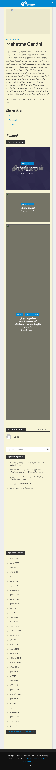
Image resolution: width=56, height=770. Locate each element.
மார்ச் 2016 (14, 644)
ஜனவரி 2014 (14, 716)
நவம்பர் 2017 (14, 599)
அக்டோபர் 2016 (15, 631)
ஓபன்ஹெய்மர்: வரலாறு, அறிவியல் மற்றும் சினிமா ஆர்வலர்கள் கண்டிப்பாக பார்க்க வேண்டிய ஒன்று (26, 470)
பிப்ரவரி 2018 (14, 590)
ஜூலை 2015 (14, 667)
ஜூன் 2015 (14, 671)
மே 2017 (13, 613)
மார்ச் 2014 (14, 707)
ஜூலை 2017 (14, 603)
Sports (19, 314)
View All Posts (43, 429)
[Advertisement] (28, 520)
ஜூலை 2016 (14, 635)
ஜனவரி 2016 (14, 649)
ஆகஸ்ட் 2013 (15, 726)
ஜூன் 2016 (14, 640)
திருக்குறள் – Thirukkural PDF (28, 169)
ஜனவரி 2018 (14, 594)
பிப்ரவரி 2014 (14, 712)
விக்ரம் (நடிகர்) (28, 207)
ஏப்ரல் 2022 (14, 567)
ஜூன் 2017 (14, 608)
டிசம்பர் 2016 (14, 626)
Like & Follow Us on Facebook (21, 731)
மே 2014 (13, 703)
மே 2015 (13, 676)
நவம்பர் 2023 (14, 563)
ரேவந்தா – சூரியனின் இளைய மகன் (22, 488)
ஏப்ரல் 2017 (14, 617)
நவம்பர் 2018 (14, 581)
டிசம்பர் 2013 (14, 721)
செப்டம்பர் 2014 (15, 694)
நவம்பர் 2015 (14, 653)
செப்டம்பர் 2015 (15, 662)
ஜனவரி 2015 (14, 689)
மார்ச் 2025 (14, 558)
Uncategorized (13, 39)
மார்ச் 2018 (14, 585)
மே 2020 (13, 576)
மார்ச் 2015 (14, 685)
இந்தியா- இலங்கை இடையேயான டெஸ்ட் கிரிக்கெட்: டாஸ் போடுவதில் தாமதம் (28, 322)
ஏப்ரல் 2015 (14, 680)
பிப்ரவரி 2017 (14, 622)
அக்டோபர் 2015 (15, 658)
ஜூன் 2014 (14, 698)
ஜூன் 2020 (14, 572)
